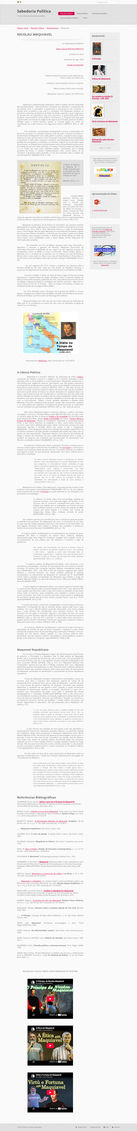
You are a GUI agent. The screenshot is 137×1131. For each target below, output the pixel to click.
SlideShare (42, 361)
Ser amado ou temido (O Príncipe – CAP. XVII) (102, 97)
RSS (107, 1127)
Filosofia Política (66, 13)
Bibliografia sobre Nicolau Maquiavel (103, 140)
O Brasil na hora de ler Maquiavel (44, 811)
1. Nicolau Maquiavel (99, 210)
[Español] (20, 2)
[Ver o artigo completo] (96, 49)
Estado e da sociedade (58, 416)
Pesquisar (118, 2)
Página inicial (22, 28)
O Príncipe (44, 491)
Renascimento (52, 28)
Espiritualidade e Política (69, 18)
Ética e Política (31, 849)
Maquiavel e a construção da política (47, 873)
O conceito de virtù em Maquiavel (47, 900)
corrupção (66, 447)
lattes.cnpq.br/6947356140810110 (69, 49)
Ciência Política (82, 13)
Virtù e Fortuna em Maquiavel (105, 121)
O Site (85, 18)
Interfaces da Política (99, 13)
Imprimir (117, 1127)
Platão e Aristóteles (51, 418)
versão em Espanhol (75, 65)
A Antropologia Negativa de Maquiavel (51, 821)
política (80, 377)
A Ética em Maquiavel (101, 79)
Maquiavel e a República (31, 881)
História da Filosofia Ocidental (102, 231)
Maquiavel (105, 265)
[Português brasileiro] (18, 2)
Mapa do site (96, 1127)
